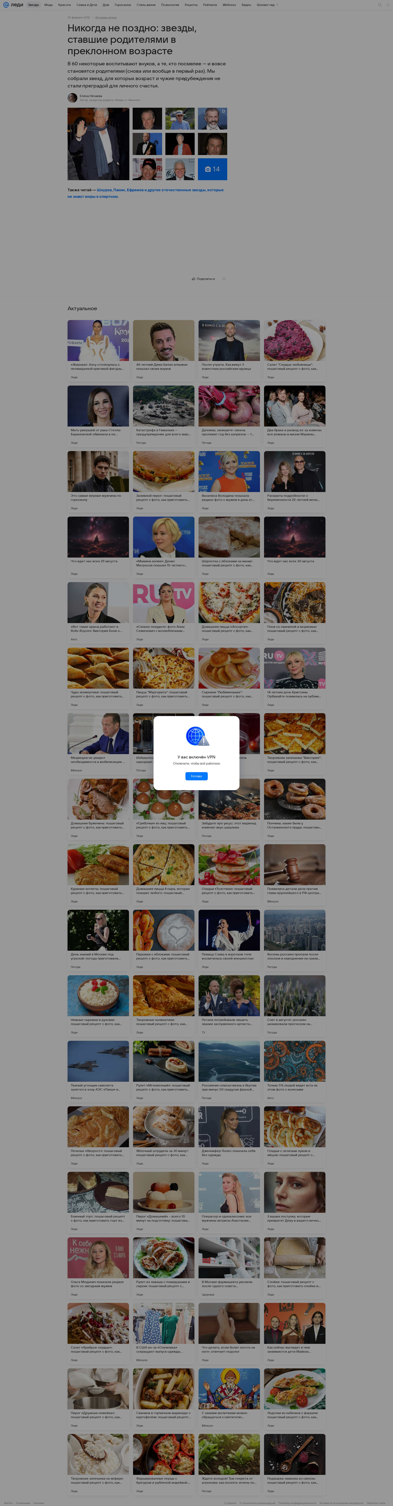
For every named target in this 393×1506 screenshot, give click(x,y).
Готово (196, 776)
